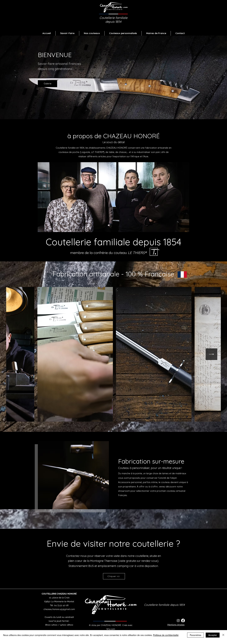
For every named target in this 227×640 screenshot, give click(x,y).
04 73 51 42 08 (61, 605)
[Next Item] (211, 354)
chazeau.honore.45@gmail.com (59, 609)
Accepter (212, 635)
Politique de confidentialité (166, 635)
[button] (91, 33)
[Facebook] (183, 620)
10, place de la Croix (59, 597)
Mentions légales (176, 624)
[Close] (223, 635)
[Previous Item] (15, 354)
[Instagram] (178, 620)
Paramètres (195, 635)
